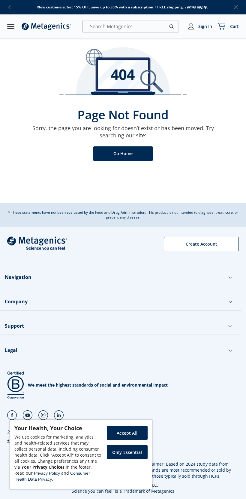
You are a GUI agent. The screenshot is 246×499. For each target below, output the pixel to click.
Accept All (127, 433)
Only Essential (127, 452)
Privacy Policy (47, 473)
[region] (81, 454)
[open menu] (11, 26)
